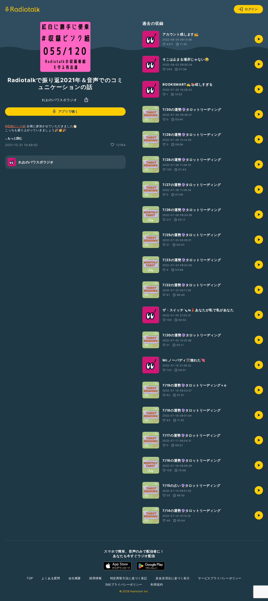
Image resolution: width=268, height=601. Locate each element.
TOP (30, 578)
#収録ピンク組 (15, 126)
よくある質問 (50, 578)
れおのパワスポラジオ (59, 100)
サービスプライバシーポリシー (219, 578)
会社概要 (74, 578)
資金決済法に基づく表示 (173, 578)
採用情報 (95, 578)
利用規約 (157, 584)
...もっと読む (13, 138)
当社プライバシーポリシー (123, 584)
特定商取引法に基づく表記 (128, 578)
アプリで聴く (68, 111)
